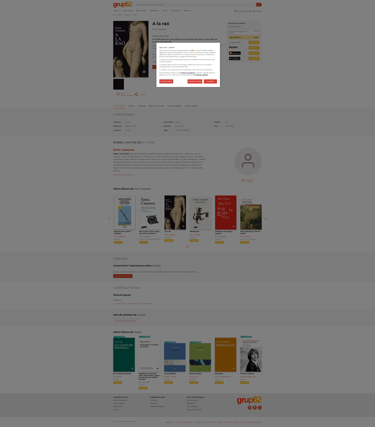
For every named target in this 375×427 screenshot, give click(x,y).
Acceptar (210, 81)
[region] (188, 65)
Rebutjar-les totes (195, 81)
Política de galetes (188, 73)
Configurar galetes (166, 81)
